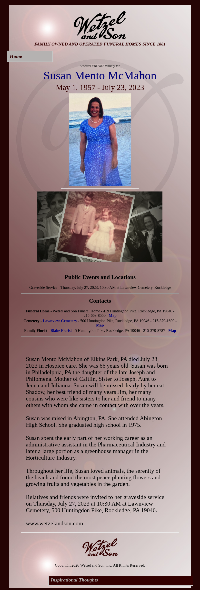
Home (16, 56)
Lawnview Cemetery (60, 321)
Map (113, 315)
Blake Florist (61, 330)
